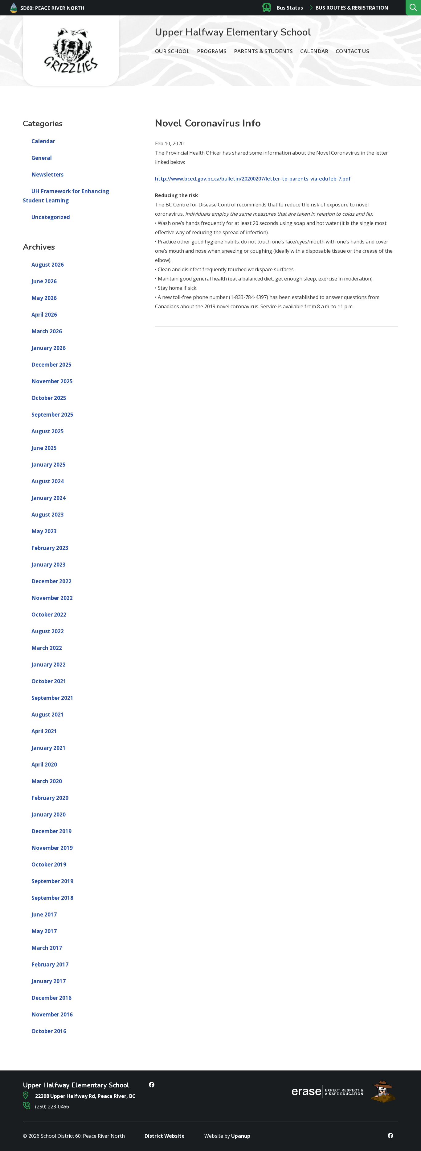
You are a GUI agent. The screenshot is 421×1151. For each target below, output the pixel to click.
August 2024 (47, 481)
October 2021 (48, 681)
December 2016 (51, 997)
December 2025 (51, 364)
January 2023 (48, 564)
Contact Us (352, 51)
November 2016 (52, 1014)
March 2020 (46, 781)
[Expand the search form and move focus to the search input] (413, 7)
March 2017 (46, 947)
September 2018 (52, 897)
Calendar (314, 51)
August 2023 (47, 514)
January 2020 (48, 814)
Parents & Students (263, 51)
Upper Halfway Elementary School (233, 32)
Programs (212, 51)
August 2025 (47, 431)
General (41, 157)
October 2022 (48, 614)
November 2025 (52, 381)
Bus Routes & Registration (352, 7)
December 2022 (51, 581)
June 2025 (44, 447)
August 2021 (47, 714)
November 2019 (52, 847)
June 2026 (44, 281)
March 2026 (46, 331)
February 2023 (49, 547)
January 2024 (48, 497)
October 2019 (48, 864)
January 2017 (48, 981)
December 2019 (51, 831)
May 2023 (44, 531)
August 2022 (47, 631)
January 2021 (48, 747)
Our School (172, 51)
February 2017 (49, 964)
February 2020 (49, 797)
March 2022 (46, 647)
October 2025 (48, 397)
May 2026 (44, 297)
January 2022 (48, 664)
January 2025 (48, 464)
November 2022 (52, 597)
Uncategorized (50, 217)
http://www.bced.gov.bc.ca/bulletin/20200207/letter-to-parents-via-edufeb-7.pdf (253, 178)
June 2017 (44, 914)
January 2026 (48, 347)
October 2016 (48, 1031)
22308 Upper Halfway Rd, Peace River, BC (85, 1096)
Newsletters (47, 174)
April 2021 (44, 731)
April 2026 (44, 314)
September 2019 (52, 881)
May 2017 (44, 931)
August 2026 (47, 264)
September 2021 (52, 697)
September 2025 (52, 414)
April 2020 (44, 764)
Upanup (240, 1135)
